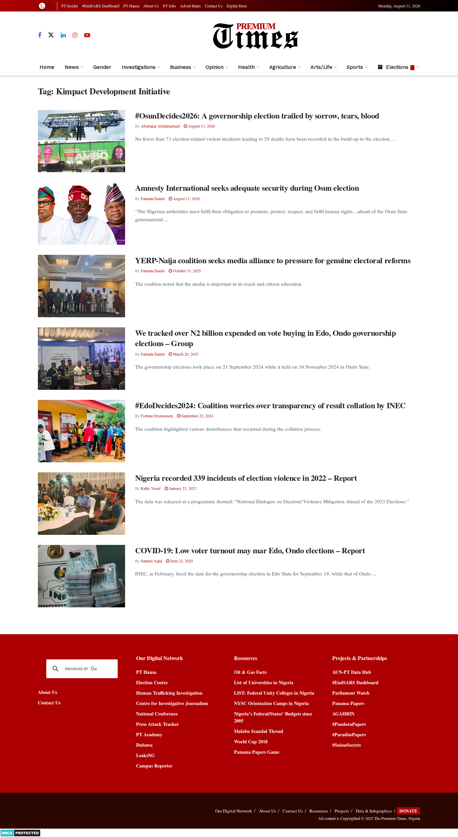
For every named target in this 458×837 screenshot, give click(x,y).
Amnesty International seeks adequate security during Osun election (247, 187)
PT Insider (69, 5)
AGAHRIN (343, 713)
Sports (355, 67)
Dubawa (144, 744)
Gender (102, 67)
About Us (151, 5)
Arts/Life (321, 67)
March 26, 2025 (185, 354)
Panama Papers (348, 703)
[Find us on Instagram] (74, 35)
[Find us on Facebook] (39, 35)
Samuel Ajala (151, 560)
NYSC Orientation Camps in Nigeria (271, 703)
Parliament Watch (350, 692)
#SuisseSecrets (346, 744)
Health (246, 67)
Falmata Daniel (153, 198)
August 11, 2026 (186, 198)
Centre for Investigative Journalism (172, 703)
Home (47, 67)
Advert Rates (190, 5)
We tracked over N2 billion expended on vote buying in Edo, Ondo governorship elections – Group (265, 338)
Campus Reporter (154, 765)
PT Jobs (169, 5)
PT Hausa (131, 5)
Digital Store (237, 5)
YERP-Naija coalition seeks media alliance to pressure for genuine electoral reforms (272, 260)
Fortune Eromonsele (157, 415)
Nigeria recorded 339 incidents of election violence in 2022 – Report (246, 477)
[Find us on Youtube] (87, 35)
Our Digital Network (233, 811)
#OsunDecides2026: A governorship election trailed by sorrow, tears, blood (257, 115)
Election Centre (152, 682)
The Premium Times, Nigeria (397, 818)
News (72, 67)
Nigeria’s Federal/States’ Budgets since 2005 (273, 717)
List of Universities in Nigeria (263, 682)
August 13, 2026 (201, 126)
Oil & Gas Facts (250, 672)
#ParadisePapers (349, 734)
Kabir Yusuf (151, 488)
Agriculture (282, 67)
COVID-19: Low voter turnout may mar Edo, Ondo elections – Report (250, 550)
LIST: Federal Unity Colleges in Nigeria (274, 692)
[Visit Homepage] (255, 35)
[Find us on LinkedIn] (63, 35)
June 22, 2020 (181, 560)
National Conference (157, 713)
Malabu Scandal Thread (258, 731)
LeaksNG (145, 755)
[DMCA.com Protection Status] (20, 832)
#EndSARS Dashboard (100, 5)
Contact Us (214, 5)
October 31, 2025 (186, 270)
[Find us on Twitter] (51, 35)
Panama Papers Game (256, 751)
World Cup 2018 (251, 741)
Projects (342, 811)
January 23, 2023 (182, 488)
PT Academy (149, 734)
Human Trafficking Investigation (169, 692)
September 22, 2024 (196, 415)
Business (180, 67)
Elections (397, 67)
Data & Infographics (374, 811)
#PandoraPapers (349, 724)
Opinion (215, 67)
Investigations (139, 67)
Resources (318, 811)
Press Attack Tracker (157, 724)
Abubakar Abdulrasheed (160, 126)
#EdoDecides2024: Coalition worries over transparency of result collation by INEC (270, 405)
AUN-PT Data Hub (351, 672)
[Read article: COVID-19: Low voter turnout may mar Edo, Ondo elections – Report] (81, 576)
